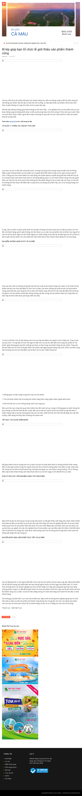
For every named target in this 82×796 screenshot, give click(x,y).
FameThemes (76, 793)
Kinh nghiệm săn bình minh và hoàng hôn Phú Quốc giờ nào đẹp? (28, 43)
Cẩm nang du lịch (10, 767)
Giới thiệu (8, 758)
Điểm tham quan (10, 764)
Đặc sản (7, 770)
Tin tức (7, 761)
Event (13, 617)
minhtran (4, 56)
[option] (42, 43)
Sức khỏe (8, 779)
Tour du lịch (9, 773)
